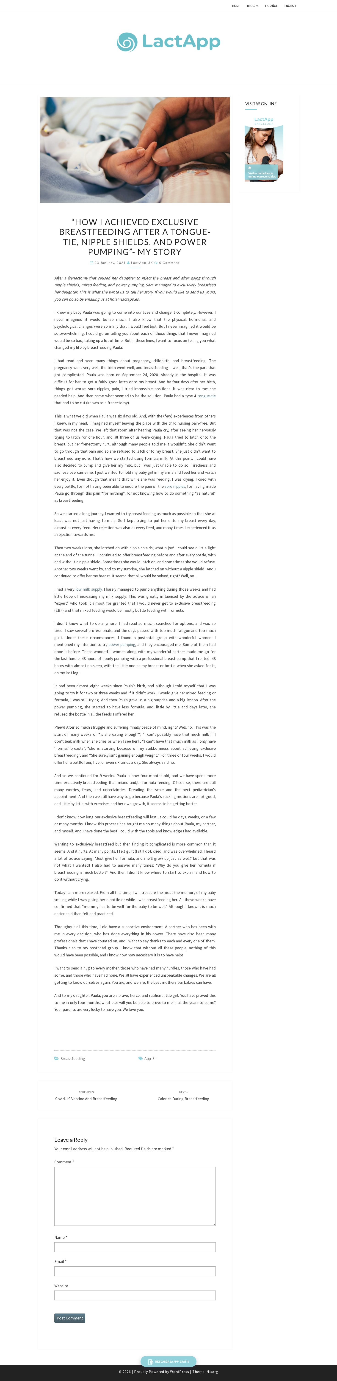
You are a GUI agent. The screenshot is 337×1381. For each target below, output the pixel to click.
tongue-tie (206, 395)
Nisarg (212, 1371)
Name (60, 1237)
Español (271, 6)
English (290, 6)
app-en (150, 1058)
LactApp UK (142, 263)
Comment (64, 1161)
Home (236, 6)
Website (61, 1285)
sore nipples (175, 486)
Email (60, 1261)
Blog (251, 6)
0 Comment (169, 263)
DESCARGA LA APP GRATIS (172, 1361)
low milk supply (88, 589)
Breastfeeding (72, 1058)
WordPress (179, 1371)
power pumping (121, 644)
